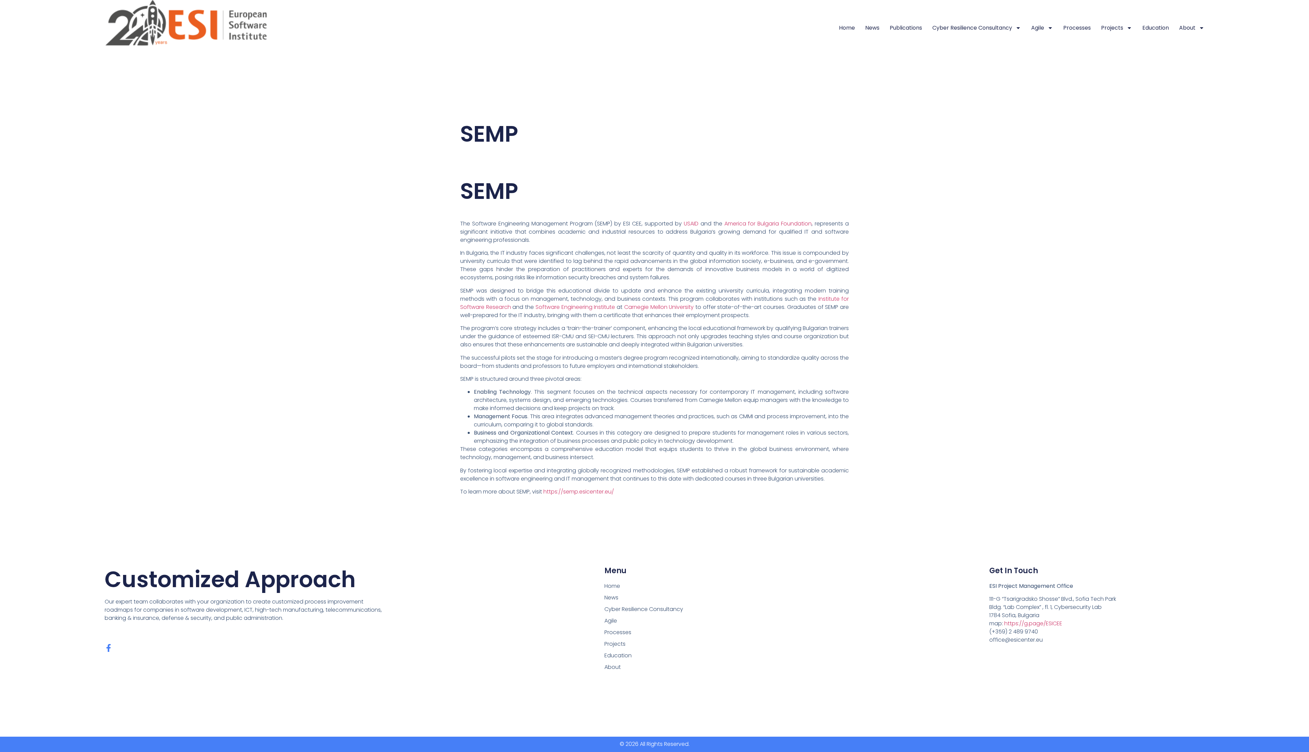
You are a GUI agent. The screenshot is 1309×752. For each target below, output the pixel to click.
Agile (1037, 28)
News (872, 28)
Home (847, 28)
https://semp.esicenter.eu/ (578, 492)
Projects (1112, 28)
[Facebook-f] (108, 648)
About (1187, 28)
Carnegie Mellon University (659, 307)
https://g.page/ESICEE (1033, 623)
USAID (691, 224)
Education (1155, 28)
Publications (906, 28)
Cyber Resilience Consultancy (972, 28)
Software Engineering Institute (575, 307)
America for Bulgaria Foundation (768, 224)
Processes (1077, 28)
